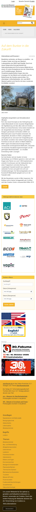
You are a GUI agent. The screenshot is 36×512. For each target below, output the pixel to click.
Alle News (17, 29)
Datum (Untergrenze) (9, 288)
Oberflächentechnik (23, 386)
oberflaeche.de (8, 384)
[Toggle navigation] (4, 23)
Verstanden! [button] (9, 508)
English (32, 1)
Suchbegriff (6, 281)
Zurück (5, 187)
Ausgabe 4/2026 (19, 12)
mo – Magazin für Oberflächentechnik (15, 396)
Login (13, 1)
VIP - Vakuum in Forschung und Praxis (15, 402)
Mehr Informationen (9, 503)
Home (4, 29)
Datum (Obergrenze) (9, 296)
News (10, 29)
